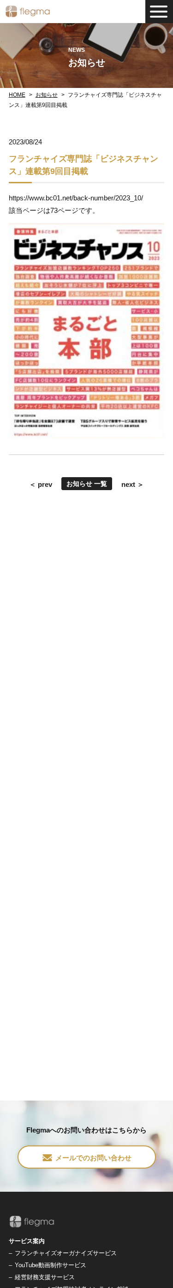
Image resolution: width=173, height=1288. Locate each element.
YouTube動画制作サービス (50, 1265)
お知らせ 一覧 (86, 483)
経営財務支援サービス (45, 1277)
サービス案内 (27, 1241)
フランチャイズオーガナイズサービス (66, 1253)
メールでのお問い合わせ (93, 1158)
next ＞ (132, 484)
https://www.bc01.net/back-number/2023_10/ (76, 198)
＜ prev (40, 484)
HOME (17, 95)
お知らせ (47, 95)
